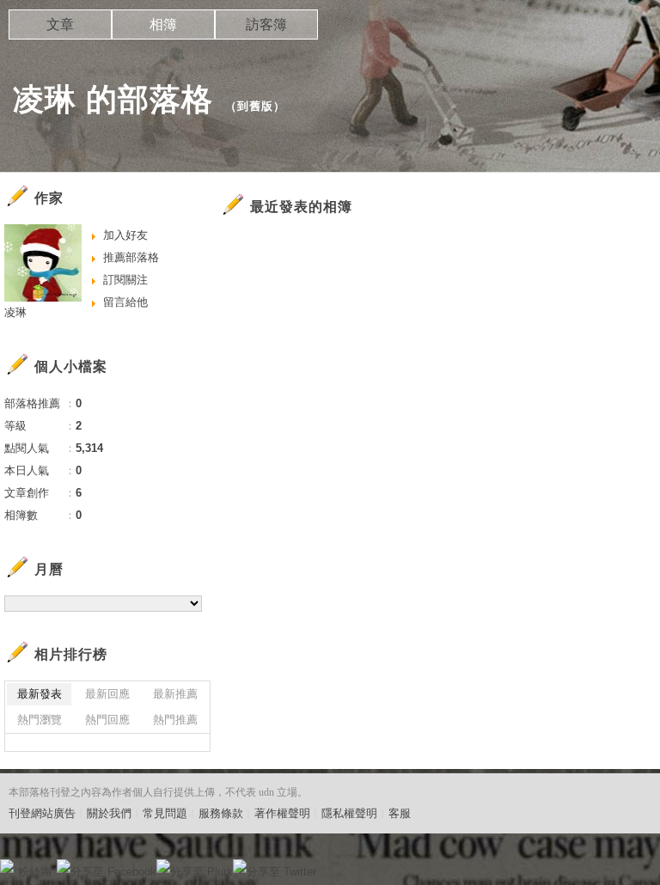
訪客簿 (266, 24)
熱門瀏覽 (39, 719)
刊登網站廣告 (42, 813)
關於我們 (109, 813)
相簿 (163, 24)
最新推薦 (175, 693)
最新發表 (39, 693)
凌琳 (15, 312)
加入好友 (125, 235)
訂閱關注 (125, 279)
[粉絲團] (7, 866)
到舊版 (255, 106)
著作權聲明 (282, 813)
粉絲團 (35, 871)
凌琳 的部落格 (113, 99)
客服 (399, 813)
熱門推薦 (175, 719)
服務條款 (221, 813)
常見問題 (165, 813)
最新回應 (107, 693)
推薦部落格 (131, 257)
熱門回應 (107, 719)
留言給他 (125, 302)
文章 (60, 24)
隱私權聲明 (349, 813)
